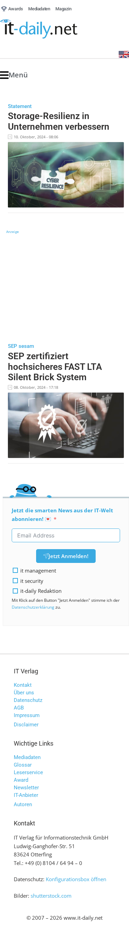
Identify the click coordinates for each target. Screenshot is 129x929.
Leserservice (28, 772)
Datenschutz (28, 700)
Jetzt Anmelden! (68, 556)
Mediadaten (27, 757)
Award (21, 780)
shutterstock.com (51, 895)
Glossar (23, 765)
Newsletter (26, 787)
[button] (14, 75)
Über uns (24, 693)
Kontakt (23, 685)
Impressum (27, 715)
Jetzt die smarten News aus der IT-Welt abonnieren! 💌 (62, 514)
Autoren (23, 804)
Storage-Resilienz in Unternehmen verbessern (58, 121)
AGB (19, 708)
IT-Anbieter (26, 795)
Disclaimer (26, 725)
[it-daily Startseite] (51, 29)
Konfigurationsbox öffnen (76, 879)
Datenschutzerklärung (33, 607)
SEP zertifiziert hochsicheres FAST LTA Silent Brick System (55, 366)
